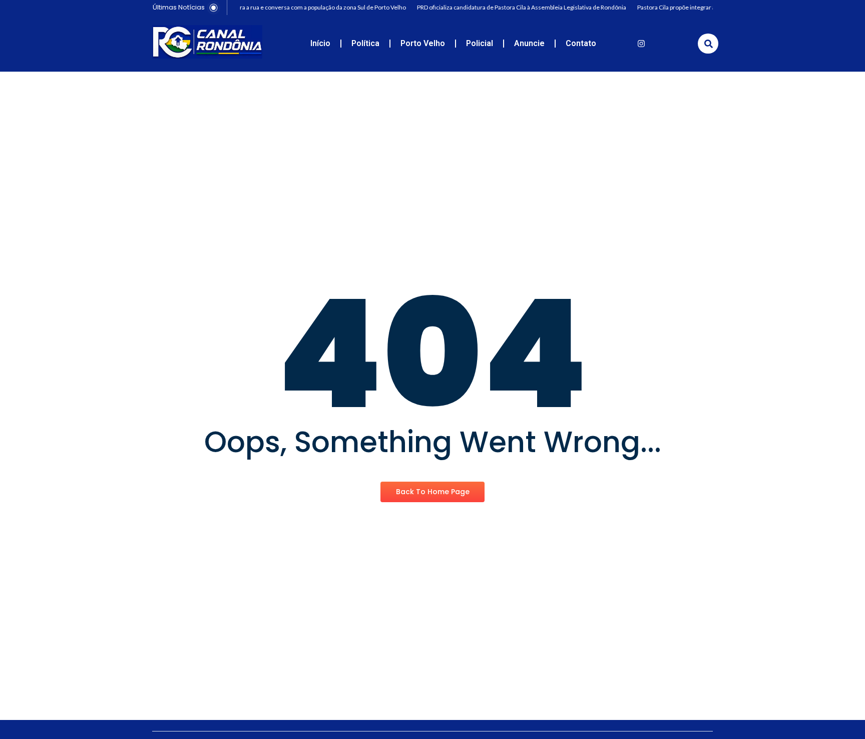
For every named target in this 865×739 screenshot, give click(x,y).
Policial (479, 43)
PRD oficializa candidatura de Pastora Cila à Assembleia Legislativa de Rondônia (517, 7)
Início (320, 43)
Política (365, 43)
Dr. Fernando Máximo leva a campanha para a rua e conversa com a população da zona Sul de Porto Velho (263, 7)
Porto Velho (422, 43)
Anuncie (529, 43)
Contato (581, 43)
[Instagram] (641, 44)
